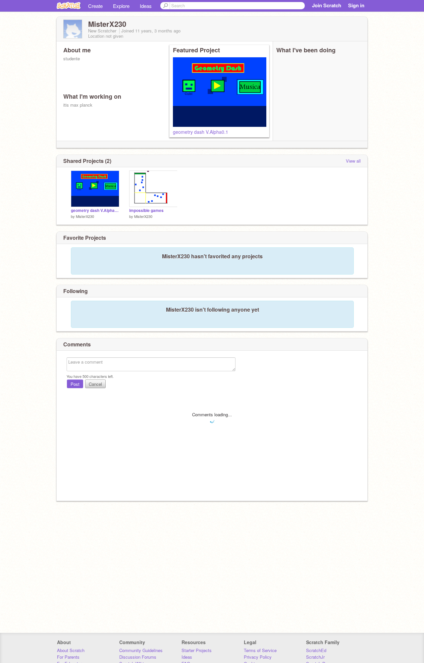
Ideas (146, 5)
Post (75, 384)
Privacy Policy (258, 657)
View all (353, 161)
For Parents (68, 657)
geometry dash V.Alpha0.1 (200, 131)
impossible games (146, 210)
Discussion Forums (137, 657)
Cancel (95, 384)
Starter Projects (197, 650)
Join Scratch (326, 5)
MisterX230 (85, 216)
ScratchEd (316, 650)
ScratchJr (315, 657)
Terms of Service (260, 650)
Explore (121, 5)
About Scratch (70, 650)
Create (95, 5)
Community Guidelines (141, 650)
